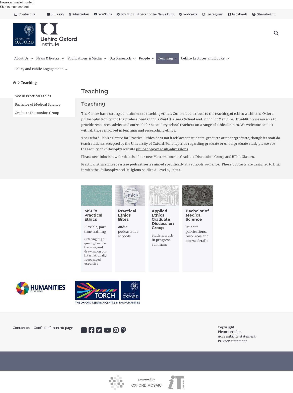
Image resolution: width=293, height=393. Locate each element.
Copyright (226, 327)
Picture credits (230, 332)
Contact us (21, 328)
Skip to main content (14, 6)
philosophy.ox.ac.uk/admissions (162, 149)
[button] (276, 33)
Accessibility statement (237, 336)
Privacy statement (232, 341)
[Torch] (108, 292)
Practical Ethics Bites (98, 164)
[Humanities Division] (41, 288)
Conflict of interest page (53, 328)
